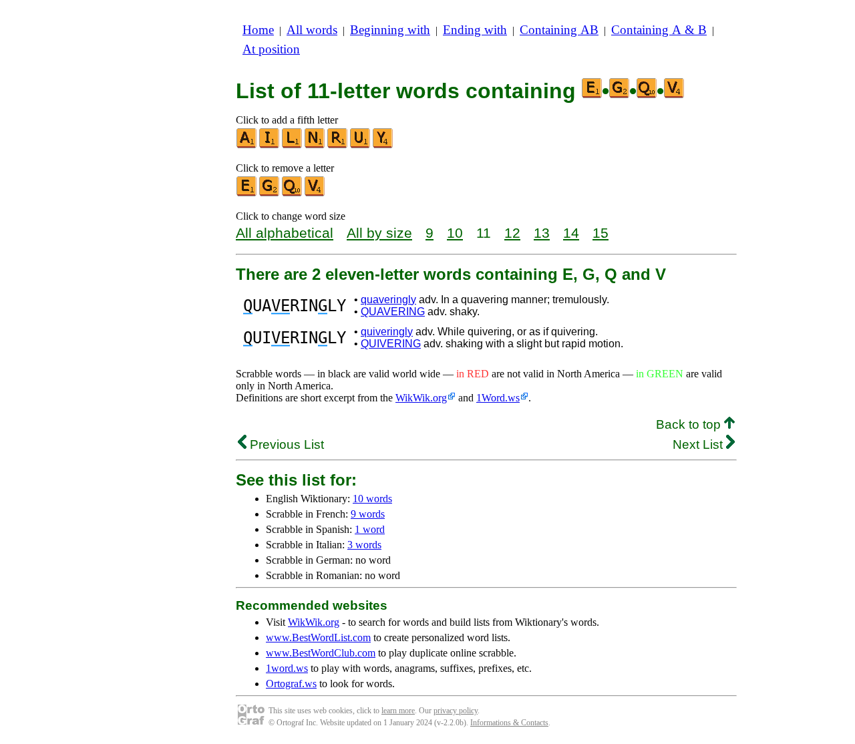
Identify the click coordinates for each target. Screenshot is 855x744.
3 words (364, 544)
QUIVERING (391, 343)
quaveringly (388, 299)
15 (600, 232)
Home (258, 30)
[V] (315, 193)
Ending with (475, 30)
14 (571, 232)
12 (512, 232)
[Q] (292, 193)
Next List (699, 444)
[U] (360, 145)
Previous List (285, 444)
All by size (379, 232)
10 (455, 232)
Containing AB (559, 30)
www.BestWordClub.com (320, 653)
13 (542, 232)
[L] (292, 145)
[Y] (383, 145)
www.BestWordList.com (318, 637)
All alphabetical (284, 232)
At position (271, 49)
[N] (315, 145)
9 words (368, 514)
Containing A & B (659, 30)
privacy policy (456, 710)
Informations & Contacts (509, 722)
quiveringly (387, 331)
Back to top (690, 424)
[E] (247, 193)
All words (312, 30)
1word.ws (287, 668)
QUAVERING (393, 311)
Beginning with (390, 30)
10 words (372, 498)
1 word (370, 529)
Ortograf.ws (291, 683)
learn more (398, 710)
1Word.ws (498, 397)
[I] (270, 145)
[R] (338, 145)
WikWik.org (421, 397)
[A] (247, 145)
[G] (270, 193)
